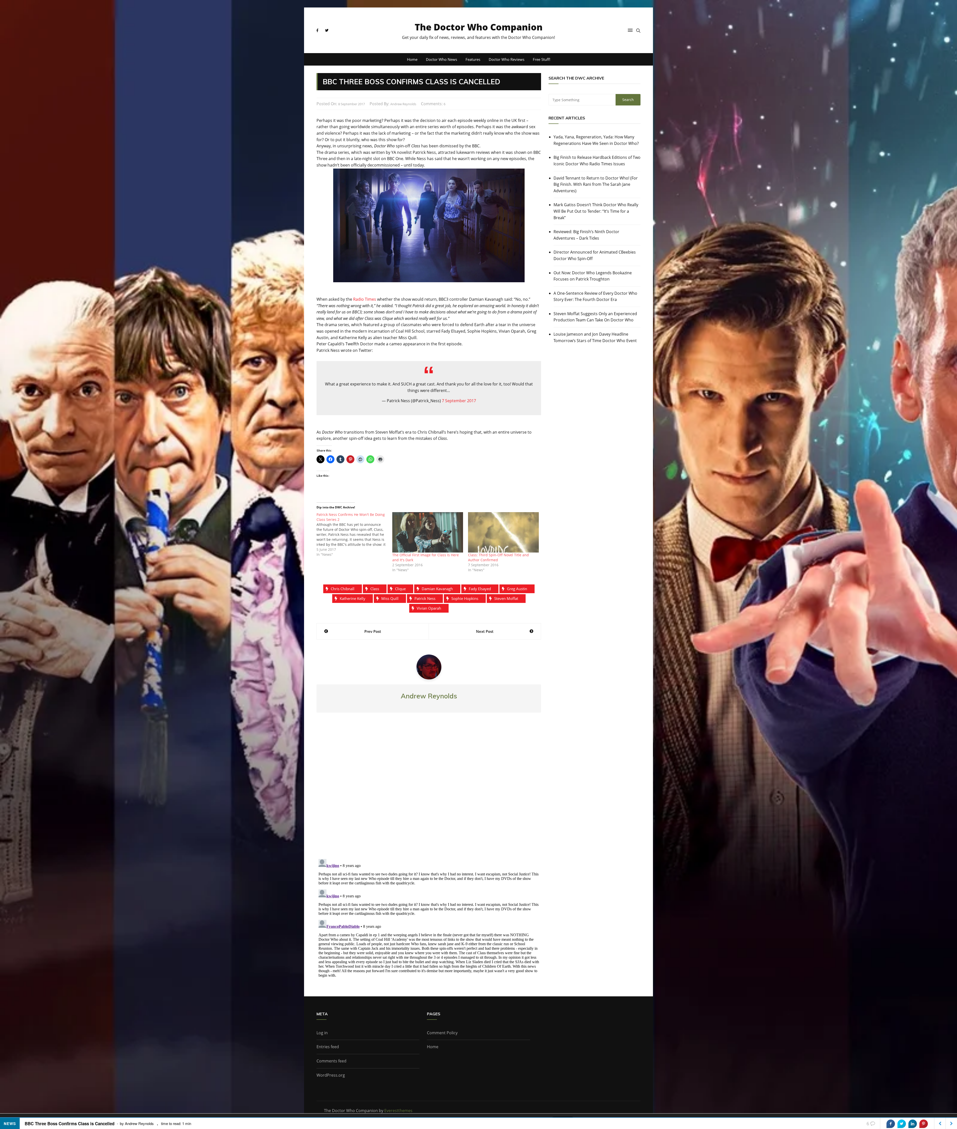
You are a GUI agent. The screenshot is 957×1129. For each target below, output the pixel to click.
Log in (322, 1032)
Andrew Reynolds (403, 104)
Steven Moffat (506, 598)
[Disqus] (429, 790)
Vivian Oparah (429, 608)
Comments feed (331, 1061)
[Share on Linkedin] (912, 1124)
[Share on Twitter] (901, 1124)
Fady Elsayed (480, 588)
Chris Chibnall (342, 588)
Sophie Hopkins (464, 598)
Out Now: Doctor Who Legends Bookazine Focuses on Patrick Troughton (593, 276)
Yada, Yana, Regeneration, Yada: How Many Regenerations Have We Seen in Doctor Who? (596, 140)
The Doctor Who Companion (479, 27)
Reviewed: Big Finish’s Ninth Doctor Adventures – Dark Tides (586, 235)
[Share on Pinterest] (923, 1124)
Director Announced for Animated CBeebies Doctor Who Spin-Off (595, 255)
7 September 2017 (459, 400)
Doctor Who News (441, 59)
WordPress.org (331, 1075)
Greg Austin (517, 588)
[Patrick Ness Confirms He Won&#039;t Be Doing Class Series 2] (354, 534)
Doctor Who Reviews (506, 59)
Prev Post (372, 631)
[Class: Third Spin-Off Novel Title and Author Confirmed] (503, 532)
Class (374, 588)
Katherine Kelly (352, 598)
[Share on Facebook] (890, 1124)
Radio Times (364, 299)
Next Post (484, 631)
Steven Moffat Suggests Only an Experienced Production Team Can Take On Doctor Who (595, 317)
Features (473, 59)
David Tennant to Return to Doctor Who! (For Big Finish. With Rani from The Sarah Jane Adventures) (596, 184)
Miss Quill (390, 598)
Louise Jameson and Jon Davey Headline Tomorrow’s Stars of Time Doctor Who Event (595, 337)
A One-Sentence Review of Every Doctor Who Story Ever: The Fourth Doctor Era (595, 296)
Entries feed (328, 1046)
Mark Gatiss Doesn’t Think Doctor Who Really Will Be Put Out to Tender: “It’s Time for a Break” (596, 211)
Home (412, 59)
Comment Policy (442, 1032)
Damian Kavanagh (437, 588)
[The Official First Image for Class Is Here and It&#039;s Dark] (427, 532)
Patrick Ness (424, 598)
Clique (400, 588)
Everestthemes (398, 1110)
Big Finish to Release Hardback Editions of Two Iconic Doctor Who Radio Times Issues (597, 161)
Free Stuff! (541, 59)
